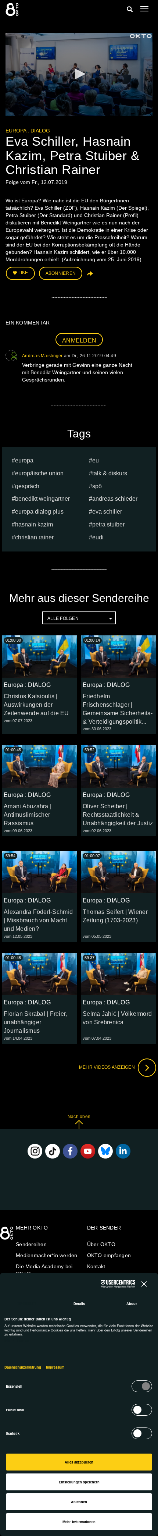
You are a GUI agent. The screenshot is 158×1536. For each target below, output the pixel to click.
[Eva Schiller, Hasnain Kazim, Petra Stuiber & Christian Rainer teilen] (89, 276)
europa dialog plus (39, 511)
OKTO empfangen (109, 1255)
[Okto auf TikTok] (52, 1151)
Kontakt (96, 1266)
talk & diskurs (109, 473)
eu (95, 460)
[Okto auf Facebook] (70, 1151)
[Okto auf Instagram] (35, 1151)
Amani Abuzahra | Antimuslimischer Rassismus (27, 814)
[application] (79, 74)
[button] (79, 74)
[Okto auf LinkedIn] (123, 1151)
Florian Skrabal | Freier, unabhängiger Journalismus (35, 1022)
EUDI (98, 537)
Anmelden (79, 340)
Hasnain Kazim (34, 524)
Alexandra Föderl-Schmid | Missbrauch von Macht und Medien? (38, 920)
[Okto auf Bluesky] (105, 1151)
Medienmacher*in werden (47, 1255)
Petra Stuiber (108, 524)
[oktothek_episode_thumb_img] (39, 656)
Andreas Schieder (114, 499)
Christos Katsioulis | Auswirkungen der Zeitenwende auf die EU (36, 704)
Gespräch (27, 486)
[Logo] (141, 36)
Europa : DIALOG (28, 131)
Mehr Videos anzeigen (107, 1067)
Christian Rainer (34, 537)
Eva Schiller (107, 511)
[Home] (7, 1236)
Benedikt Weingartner (42, 499)
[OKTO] (13, 9)
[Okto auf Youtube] (87, 1151)
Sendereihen (31, 1244)
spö (97, 486)
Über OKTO (101, 1244)
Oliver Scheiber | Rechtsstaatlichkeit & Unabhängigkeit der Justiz (118, 814)
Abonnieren (61, 273)
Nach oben (79, 1116)
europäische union (39, 473)
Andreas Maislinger (42, 355)
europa (24, 460)
